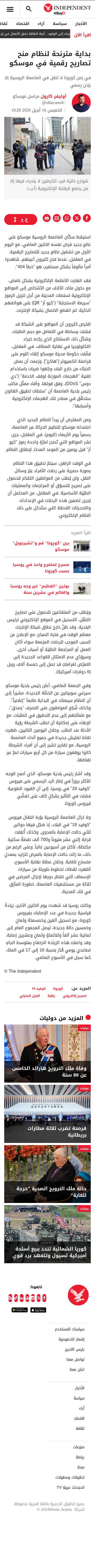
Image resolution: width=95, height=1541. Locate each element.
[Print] (47, 218)
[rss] (10, 1298)
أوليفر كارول (52, 96)
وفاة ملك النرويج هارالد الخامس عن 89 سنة (49, 1071)
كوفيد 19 (39, 988)
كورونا (58, 988)
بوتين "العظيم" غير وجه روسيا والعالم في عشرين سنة (39, 589)
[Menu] (10, 9)
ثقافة (80, 1429)
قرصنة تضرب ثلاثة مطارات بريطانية (57, 1131)
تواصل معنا (75, 1360)
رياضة (80, 1457)
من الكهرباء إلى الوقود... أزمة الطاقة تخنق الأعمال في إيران (50, 34)
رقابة (51, 995)
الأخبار (81, 23)
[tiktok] (16, 1298)
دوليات (48, 1018)
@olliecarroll (53, 103)
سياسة (60, 23)
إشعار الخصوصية (71, 1339)
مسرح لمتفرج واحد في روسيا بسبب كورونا (41, 567)
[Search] (28, 9)
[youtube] (27, 1298)
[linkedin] (21, 1298)
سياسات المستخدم (69, 1329)
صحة (80, 1467)
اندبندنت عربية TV (70, 1488)
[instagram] (33, 1298)
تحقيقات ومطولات (69, 1477)
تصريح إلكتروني (75, 995)
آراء (41, 23)
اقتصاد (22, 23)
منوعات (78, 1447)
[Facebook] (44, 1298)
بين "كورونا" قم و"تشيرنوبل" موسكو (40, 546)
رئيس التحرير (74, 1349)
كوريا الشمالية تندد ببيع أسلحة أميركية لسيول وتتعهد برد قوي (49, 1252)
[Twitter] (39, 1298)
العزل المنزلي (30, 995)
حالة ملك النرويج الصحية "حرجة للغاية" (51, 1192)
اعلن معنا (77, 1370)
